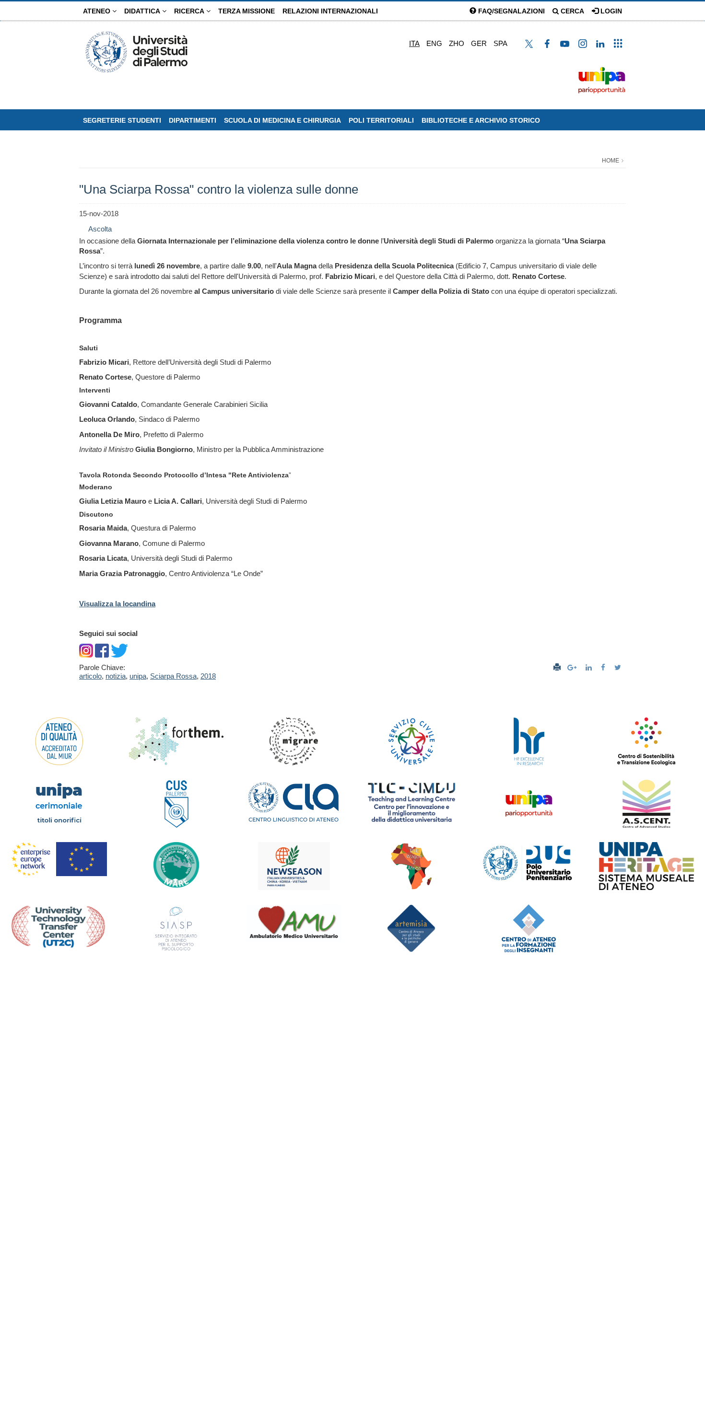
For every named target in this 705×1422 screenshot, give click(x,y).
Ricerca (190, 11)
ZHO (456, 43)
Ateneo (97, 11)
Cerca (571, 11)
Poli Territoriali (381, 120)
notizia (116, 676)
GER (479, 43)
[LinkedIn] (590, 667)
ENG (434, 43)
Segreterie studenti (122, 120)
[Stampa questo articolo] (557, 667)
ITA (414, 43)
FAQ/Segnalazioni (510, 11)
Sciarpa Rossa (173, 676)
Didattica (143, 11)
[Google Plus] (573, 667)
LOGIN (610, 11)
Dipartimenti (192, 120)
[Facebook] (604, 667)
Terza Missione (246, 11)
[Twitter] (618, 667)
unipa (137, 676)
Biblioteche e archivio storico (481, 120)
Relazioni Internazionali (330, 11)
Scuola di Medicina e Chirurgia (282, 120)
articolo (90, 676)
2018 (208, 676)
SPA (500, 43)
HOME (610, 160)
